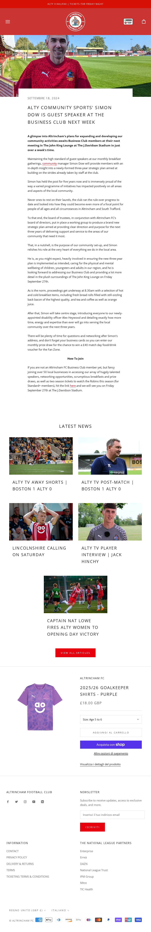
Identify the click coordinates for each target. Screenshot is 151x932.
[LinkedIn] (42, 801)
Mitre (83, 883)
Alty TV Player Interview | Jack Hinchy (102, 554)
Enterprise (86, 851)
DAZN (83, 864)
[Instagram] (25, 801)
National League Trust (94, 870)
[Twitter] (16, 801)
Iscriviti (92, 827)
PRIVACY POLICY (16, 857)
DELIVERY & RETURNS (20, 864)
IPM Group (87, 876)
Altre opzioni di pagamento (111, 753)
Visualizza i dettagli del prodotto (100, 764)
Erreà (83, 857)
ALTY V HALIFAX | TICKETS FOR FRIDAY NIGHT (75, 4)
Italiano (59, 910)
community (49, 163)
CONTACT (12, 851)
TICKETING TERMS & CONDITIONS (27, 876)
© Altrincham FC (21, 920)
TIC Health (86, 889)
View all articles (75, 652)
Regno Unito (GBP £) (26, 910)
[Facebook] (7, 801)
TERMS (10, 870)
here (73, 385)
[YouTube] (33, 801)
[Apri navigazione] (8, 21)
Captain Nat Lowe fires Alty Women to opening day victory (73, 627)
